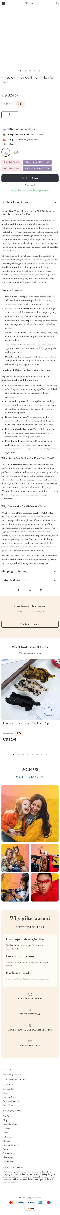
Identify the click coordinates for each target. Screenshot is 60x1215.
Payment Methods (11, 1101)
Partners (6, 1149)
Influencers (8, 1137)
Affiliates (7, 1141)
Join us (30, 770)
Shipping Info (9, 1089)
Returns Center (9, 1097)
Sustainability (9, 1153)
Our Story (7, 1116)
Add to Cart (30, 178)
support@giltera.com (12, 1075)
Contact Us (8, 1085)
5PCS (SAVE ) (12, 169)
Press (5, 1133)
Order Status (8, 1106)
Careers (6, 1129)
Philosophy (8, 1158)
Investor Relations (11, 1145)
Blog (5, 1121)
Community (8, 1162)
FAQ (5, 1093)
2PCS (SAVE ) (12, 162)
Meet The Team (10, 1125)
